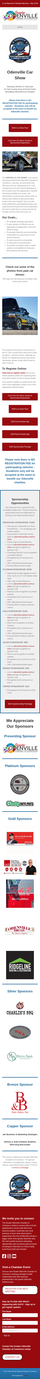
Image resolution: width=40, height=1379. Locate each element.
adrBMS (25, 1375)
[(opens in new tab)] (20, 748)
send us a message (20, 1168)
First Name (6, 1311)
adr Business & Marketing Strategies (20, 1134)
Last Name (6, 1319)
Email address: (8, 1327)
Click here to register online (13, 373)
